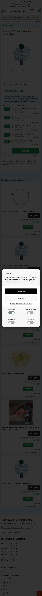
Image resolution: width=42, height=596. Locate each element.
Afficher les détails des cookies (21, 304)
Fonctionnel (11, 319)
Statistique (30, 319)
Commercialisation (30, 309)
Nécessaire (11, 309)
